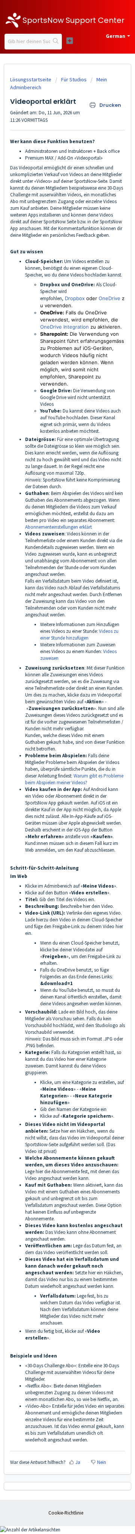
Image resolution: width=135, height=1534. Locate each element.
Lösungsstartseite (31, 79)
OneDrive (109, 298)
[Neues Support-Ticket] (69, 41)
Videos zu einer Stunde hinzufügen (79, 634)
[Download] (54, 785)
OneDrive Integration (64, 327)
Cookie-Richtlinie (65, 1513)
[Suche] (56, 41)
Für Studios (74, 79)
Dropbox (75, 298)
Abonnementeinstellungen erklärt (58, 527)
